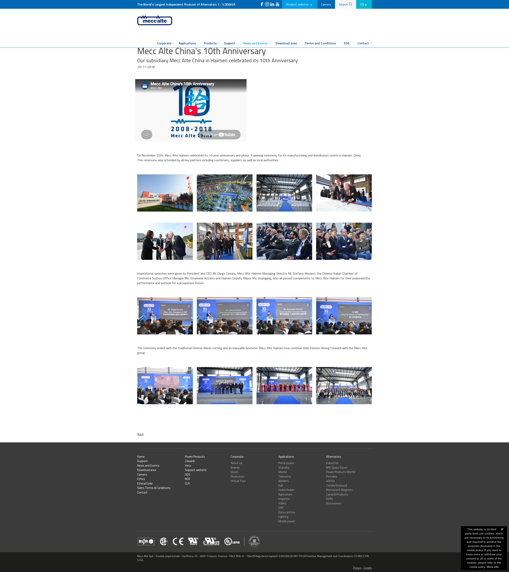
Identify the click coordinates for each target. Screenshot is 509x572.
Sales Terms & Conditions (153, 488)
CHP (280, 507)
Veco (188, 465)
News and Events (255, 43)
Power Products (195, 456)
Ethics (141, 479)
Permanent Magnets (339, 490)
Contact (363, 43)
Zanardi (190, 461)
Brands (235, 467)
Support (229, 43)
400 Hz (330, 481)
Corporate (164, 43)
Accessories (333, 503)
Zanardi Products (337, 494)
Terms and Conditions (320, 43)
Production (237, 476)
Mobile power (286, 521)
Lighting (283, 516)
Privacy (357, 568)
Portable (331, 476)
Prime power (286, 463)
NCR (187, 479)
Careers (326, 4)
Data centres (286, 512)
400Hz (282, 503)
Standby (283, 467)
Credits (368, 568)
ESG (347, 43)
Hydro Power (286, 490)
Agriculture (285, 494)
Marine (282, 472)
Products (210, 43)
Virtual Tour (238, 481)
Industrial (332, 463)
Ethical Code (145, 483)
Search (343, 4)
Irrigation (284, 498)
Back (140, 434)
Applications (187, 43)
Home (141, 456)
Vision (234, 472)
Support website (196, 470)
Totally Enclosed (336, 485)
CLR (187, 483)
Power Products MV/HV (341, 472)
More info (493, 566)
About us (236, 463)
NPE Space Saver (336, 467)
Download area (286, 43)
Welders (283, 481)
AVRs (329, 498)
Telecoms (284, 476)
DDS (187, 474)
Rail (280, 485)
